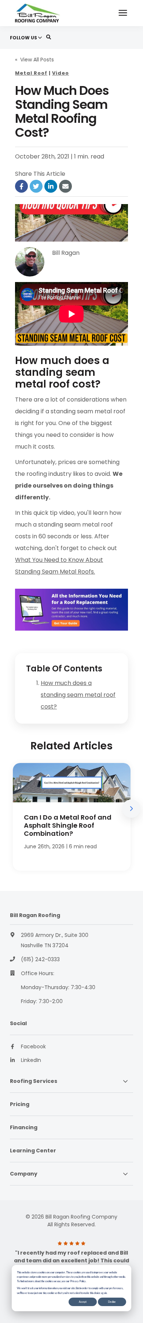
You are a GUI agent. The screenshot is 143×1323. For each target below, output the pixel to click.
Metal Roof (31, 72)
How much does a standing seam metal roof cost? (78, 695)
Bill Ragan (66, 253)
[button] (131, 808)
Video (60, 72)
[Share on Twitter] (36, 186)
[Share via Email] (65, 186)
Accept (83, 1301)
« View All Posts (34, 59)
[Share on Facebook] (21, 186)
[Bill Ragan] (29, 262)
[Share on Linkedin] (50, 186)
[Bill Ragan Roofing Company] (47, 13)
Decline (112, 1301)
